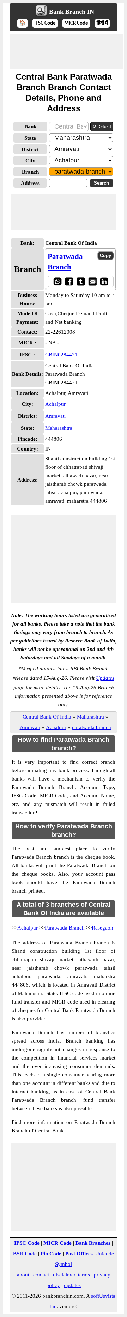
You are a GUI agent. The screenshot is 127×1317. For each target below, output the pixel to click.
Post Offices (79, 1253)
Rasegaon (102, 928)
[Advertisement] (66, 51)
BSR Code (25, 1253)
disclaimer (64, 1275)
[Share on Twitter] (80, 281)
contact (41, 1275)
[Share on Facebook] (69, 281)
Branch (30, 172)
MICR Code (76, 23)
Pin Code (51, 1253)
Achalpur (55, 404)
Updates (105, 678)
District (30, 149)
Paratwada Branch (65, 928)
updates (72, 1285)
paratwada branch (91, 727)
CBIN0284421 (61, 355)
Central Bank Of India (47, 717)
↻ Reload (101, 126)
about (23, 1275)
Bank (30, 126)
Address (30, 183)
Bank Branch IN (71, 11)
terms (84, 1275)
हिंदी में (102, 23)
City (30, 160)
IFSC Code (45, 23)
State (30, 138)
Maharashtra (58, 428)
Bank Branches (92, 1243)
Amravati (55, 416)
